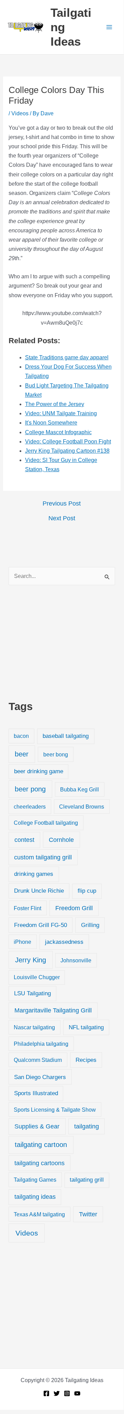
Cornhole (61, 839)
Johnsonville (75, 960)
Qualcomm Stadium (38, 1060)
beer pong (30, 789)
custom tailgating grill (43, 857)
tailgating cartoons (39, 1163)
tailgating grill (87, 1180)
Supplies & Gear (36, 1126)
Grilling (90, 925)
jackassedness (64, 942)
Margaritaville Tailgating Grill (53, 1010)
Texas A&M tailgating (39, 1214)
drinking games (33, 873)
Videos (20, 113)
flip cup (87, 891)
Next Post (61, 518)
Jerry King (30, 960)
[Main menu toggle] (109, 27)
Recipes (86, 1060)
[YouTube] (77, 1393)
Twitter (88, 1214)
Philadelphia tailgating (41, 1044)
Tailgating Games (35, 1180)
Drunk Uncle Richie (39, 891)
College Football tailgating (46, 823)
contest (24, 839)
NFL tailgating (86, 1027)
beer (22, 754)
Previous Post (62, 503)
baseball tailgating (66, 735)
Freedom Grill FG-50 (40, 925)
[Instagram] (67, 1393)
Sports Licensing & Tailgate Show (55, 1109)
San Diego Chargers (40, 1077)
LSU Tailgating (32, 993)
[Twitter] (57, 1393)
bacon (21, 736)
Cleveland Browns (81, 806)
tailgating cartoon (41, 1144)
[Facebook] (46, 1393)
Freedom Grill (74, 908)
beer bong (55, 754)
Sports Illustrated (36, 1093)
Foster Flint (27, 908)
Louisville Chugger (37, 977)
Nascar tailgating (34, 1027)
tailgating (86, 1126)
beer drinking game (38, 771)
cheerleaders (30, 806)
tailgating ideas (35, 1196)
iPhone (22, 942)
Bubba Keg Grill (79, 789)
